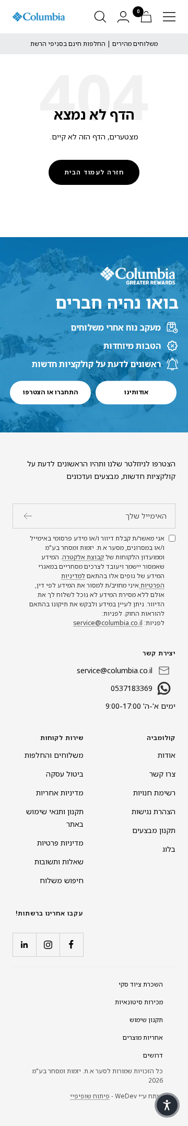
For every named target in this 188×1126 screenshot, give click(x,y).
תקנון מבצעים (153, 830)
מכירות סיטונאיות (139, 1002)
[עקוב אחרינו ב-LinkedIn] (24, 944)
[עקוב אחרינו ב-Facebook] (71, 944)
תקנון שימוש (146, 1019)
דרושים (153, 1055)
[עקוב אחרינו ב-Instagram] (48, 944)
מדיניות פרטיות (60, 843)
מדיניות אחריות (60, 792)
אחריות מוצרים (143, 1037)
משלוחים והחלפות (54, 755)
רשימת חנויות (154, 792)
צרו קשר (162, 774)
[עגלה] (146, 16)
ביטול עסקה (65, 774)
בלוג (168, 849)
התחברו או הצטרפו (50, 392)
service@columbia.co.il (108, 622)
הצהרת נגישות (153, 811)
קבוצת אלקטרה (83, 557)
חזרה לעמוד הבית (94, 172)
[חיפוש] (100, 16)
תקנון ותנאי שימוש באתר (55, 817)
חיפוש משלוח (62, 880)
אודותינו (136, 392)
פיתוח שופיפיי (90, 1096)
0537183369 (131, 688)
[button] (167, 1105)
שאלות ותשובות (59, 861)
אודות (166, 755)
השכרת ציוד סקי (141, 984)
